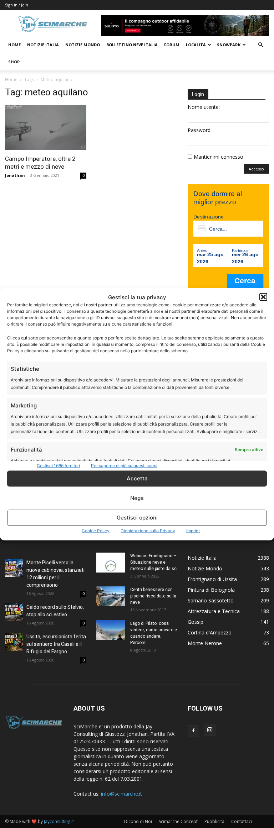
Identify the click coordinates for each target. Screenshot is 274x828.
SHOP (14, 61)
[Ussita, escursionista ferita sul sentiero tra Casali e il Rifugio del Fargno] (14, 642)
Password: (200, 130)
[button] (263, 297)
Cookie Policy (96, 530)
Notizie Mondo (82, 44)
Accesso (256, 169)
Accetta (137, 478)
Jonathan (15, 175)
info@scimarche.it (121, 793)
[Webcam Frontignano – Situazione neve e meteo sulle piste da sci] (110, 562)
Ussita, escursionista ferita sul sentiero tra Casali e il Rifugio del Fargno (56, 644)
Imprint (193, 530)
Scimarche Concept (178, 821)
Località (196, 44)
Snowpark (228, 44)
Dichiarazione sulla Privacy (148, 530)
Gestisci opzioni (137, 517)
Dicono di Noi (138, 821)
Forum (171, 44)
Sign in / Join (16, 4)
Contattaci (241, 821)
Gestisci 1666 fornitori (58, 465)
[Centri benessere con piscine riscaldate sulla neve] (110, 596)
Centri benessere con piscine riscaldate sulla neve (153, 596)
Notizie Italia (43, 44)
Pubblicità (214, 821)
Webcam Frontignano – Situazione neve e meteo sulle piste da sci (154, 562)
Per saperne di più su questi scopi (124, 465)
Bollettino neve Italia (132, 44)
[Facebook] (193, 731)
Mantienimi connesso (218, 156)
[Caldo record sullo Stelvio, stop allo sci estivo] (14, 612)
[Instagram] (209, 730)
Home (14, 44)
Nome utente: (204, 107)
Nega (137, 498)
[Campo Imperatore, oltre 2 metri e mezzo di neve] (45, 127)
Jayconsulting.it (59, 821)
